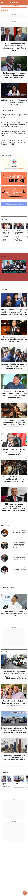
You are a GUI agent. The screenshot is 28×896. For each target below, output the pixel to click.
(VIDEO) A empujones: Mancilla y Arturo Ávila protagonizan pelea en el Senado (14, 366)
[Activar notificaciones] (25, 893)
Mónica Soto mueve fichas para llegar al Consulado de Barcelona (14, 102)
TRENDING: (5, 10)
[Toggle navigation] (2, 2)
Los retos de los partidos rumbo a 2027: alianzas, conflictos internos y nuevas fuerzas (6, 235)
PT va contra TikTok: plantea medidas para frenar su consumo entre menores (14, 479)
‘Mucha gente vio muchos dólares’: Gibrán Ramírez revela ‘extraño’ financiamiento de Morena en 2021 (14, 394)
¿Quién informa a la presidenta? (5, 785)
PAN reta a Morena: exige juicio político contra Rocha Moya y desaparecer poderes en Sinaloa (14, 312)
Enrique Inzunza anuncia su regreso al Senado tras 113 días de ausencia (14, 339)
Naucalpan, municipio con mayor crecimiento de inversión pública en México (14, 757)
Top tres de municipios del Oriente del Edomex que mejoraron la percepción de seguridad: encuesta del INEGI (14, 124)
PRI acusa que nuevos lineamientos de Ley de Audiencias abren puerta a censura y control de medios (14, 507)
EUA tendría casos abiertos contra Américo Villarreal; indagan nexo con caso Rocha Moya (14, 47)
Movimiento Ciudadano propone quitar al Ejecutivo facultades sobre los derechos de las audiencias (14, 423)
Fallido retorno (17, 784)
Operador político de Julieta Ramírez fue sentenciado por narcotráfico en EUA (13, 133)
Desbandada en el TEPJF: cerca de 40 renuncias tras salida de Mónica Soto (19, 532)
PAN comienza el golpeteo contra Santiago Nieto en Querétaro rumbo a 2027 (14, 75)
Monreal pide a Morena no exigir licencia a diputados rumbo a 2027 (14, 452)
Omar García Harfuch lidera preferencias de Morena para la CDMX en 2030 (14, 613)
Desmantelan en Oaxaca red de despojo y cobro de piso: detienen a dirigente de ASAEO (13, 142)
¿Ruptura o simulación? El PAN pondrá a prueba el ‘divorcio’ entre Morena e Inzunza (14, 116)
